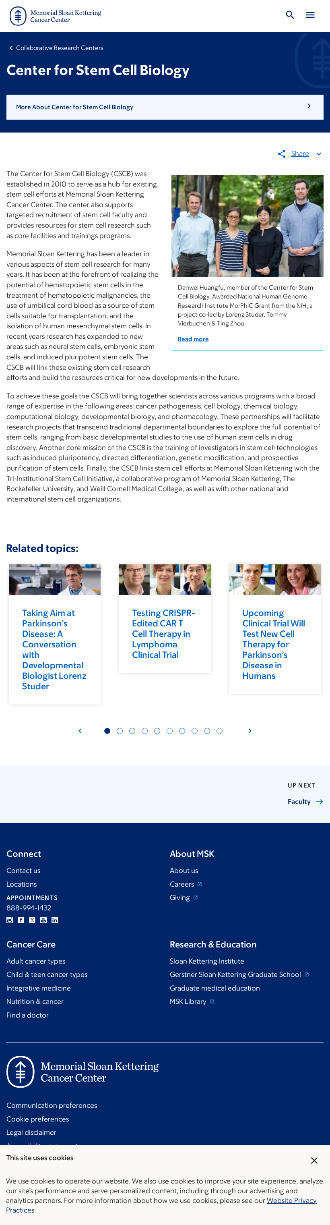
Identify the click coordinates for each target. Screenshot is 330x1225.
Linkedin (55, 920)
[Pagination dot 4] (120, 731)
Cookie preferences (37, 1119)
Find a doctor (27, 1015)
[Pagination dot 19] (182, 731)
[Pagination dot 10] (145, 731)
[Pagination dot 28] (220, 731)
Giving (181, 897)
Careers (183, 884)
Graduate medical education (215, 988)
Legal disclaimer (31, 1132)
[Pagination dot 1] (107, 731)
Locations (21, 884)
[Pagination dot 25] (207, 731)
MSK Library (189, 1001)
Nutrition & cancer (35, 1001)
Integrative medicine (38, 988)
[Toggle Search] (290, 16)
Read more (193, 339)
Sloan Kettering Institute (207, 961)
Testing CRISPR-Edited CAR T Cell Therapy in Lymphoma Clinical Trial (164, 634)
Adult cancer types (35, 961)
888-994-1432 (28, 908)
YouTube (43, 920)
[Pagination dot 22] (195, 731)
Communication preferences (51, 1105)
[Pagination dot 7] (132, 731)
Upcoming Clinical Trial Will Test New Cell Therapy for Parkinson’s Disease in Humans (273, 644)
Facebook (21, 920)
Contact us (23, 870)
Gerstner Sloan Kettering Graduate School (236, 974)
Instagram (9, 920)
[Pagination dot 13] (157, 731)
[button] (165, 107)
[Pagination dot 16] (170, 731)
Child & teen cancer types (46, 974)
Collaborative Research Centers (59, 47)
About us (184, 870)
